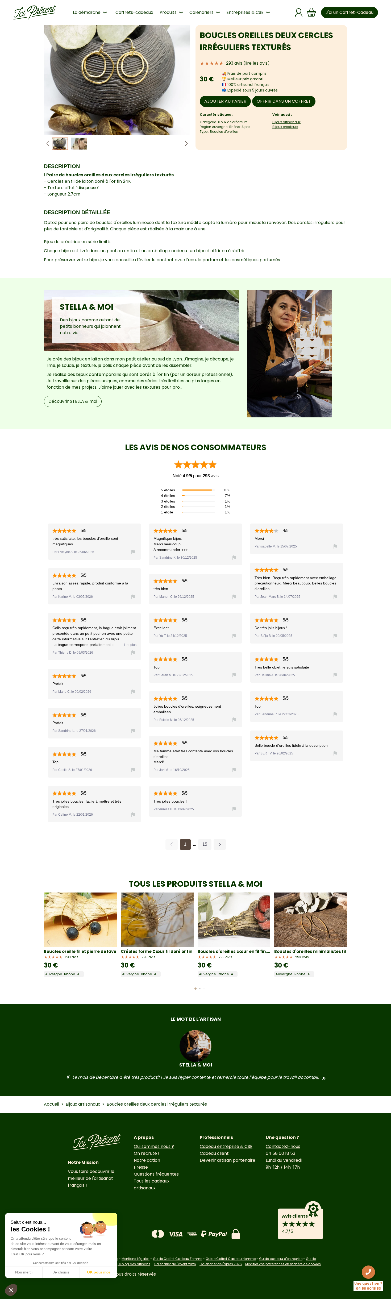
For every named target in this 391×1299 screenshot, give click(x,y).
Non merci (23, 1272)
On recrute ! (146, 1153)
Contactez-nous (283, 1146)
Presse (141, 1167)
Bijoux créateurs (285, 126)
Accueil (51, 1104)
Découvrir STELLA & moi (72, 401)
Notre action (147, 1160)
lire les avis (256, 63)
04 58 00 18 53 (280, 1153)
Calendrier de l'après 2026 (220, 1264)
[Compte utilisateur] (298, 12)
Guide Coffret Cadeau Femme (177, 1258)
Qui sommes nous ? (154, 1146)
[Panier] (311, 12)
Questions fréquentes (156, 1174)
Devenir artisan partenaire (227, 1160)
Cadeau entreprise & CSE (226, 1146)
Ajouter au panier (225, 101)
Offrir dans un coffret (284, 101)
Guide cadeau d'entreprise (280, 1258)
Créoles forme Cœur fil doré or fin (156, 951)
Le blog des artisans (134, 1264)
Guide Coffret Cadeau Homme (231, 1258)
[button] (186, 144)
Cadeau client (214, 1153)
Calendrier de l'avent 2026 (175, 1264)
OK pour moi (98, 1272)
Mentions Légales (135, 1258)
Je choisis (61, 1272)
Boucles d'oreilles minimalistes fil (310, 951)
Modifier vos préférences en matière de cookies (283, 1264)
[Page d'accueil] (34, 12)
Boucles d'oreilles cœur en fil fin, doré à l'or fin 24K (234, 951)
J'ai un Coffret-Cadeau (349, 12)
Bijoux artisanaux (286, 122)
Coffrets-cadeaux (134, 12)
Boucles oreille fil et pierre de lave (80, 951)
